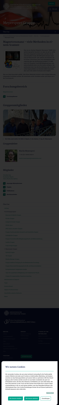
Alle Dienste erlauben (15, 398)
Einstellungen (46, 398)
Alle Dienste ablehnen (32, 398)
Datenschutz (50, 393)
